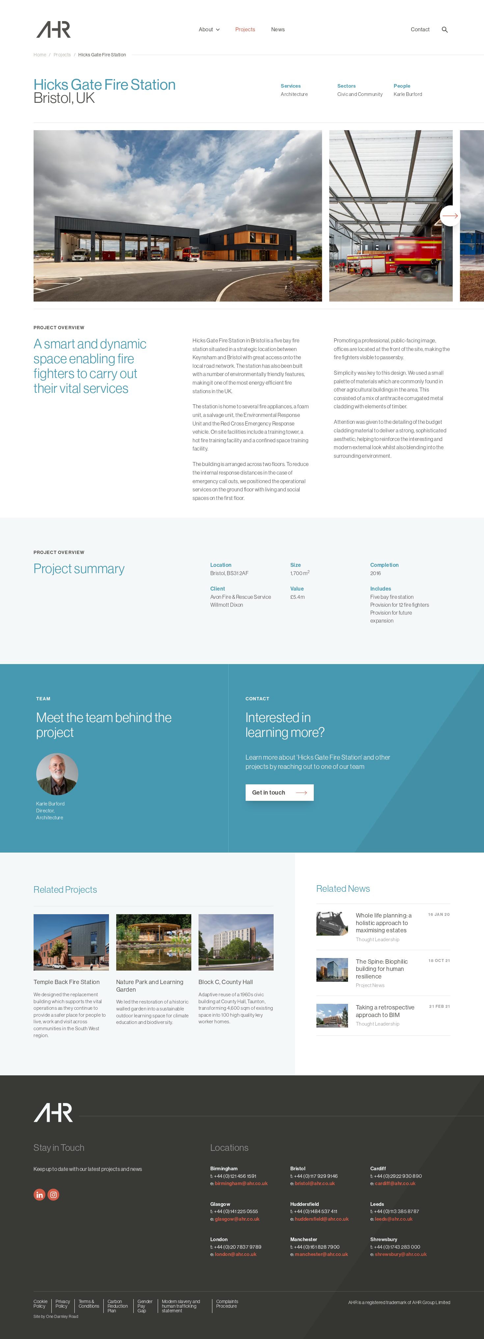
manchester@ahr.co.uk (321, 1254)
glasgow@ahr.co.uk (237, 1219)
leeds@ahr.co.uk (394, 1219)
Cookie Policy (40, 1304)
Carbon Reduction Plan (118, 1306)
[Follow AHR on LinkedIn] (39, 1195)
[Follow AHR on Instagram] (53, 1195)
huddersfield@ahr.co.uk (322, 1219)
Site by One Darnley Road (56, 1316)
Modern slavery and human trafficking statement (181, 1306)
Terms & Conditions (89, 1304)
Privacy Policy (63, 1304)
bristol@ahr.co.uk (315, 1183)
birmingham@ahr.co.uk (241, 1183)
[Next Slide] (450, 215)
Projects (245, 29)
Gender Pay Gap (145, 1306)
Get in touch (268, 792)
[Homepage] (58, 29)
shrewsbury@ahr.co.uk (401, 1254)
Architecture (294, 94)
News (278, 29)
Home (40, 54)
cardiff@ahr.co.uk (395, 1183)
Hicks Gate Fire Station (102, 54)
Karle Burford (408, 94)
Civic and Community (360, 94)
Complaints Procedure (227, 1304)
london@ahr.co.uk (235, 1254)
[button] (209, 29)
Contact (420, 29)
